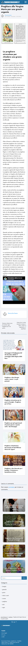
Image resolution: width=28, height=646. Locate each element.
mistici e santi (5, 595)
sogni (3, 607)
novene (4, 598)
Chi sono (3, 635)
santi (3, 604)
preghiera (4, 601)
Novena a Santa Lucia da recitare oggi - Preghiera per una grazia (7, 325)
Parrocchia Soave (8, 15)
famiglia (4, 586)
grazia (3, 592)
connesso (11, 487)
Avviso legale (4, 633)
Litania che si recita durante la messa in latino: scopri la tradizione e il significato (21, 326)
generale (4, 589)
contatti (2, 636)
